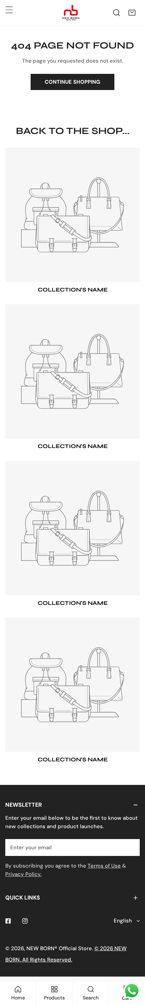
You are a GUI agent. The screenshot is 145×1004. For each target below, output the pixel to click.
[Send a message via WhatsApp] (131, 990)
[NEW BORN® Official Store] (71, 12)
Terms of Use (104, 865)
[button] (132, 12)
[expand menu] (9, 10)
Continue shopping (72, 81)
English (123, 920)
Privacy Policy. (23, 874)
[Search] (116, 12)
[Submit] (130, 847)
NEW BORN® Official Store (59, 948)
